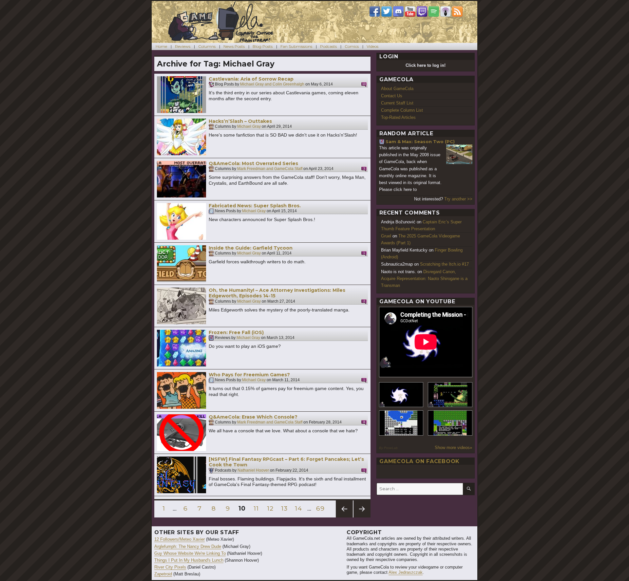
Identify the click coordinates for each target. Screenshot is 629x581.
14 (299, 508)
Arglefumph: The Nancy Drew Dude (187, 546)
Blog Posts (263, 46)
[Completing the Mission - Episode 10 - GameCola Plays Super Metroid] (401, 394)
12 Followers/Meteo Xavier (179, 539)
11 (257, 508)
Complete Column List (402, 110)
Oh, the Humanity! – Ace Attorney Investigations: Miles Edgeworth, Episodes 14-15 (277, 293)
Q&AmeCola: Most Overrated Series (253, 163)
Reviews (182, 46)
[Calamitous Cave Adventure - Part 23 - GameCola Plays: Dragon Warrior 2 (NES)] (401, 423)
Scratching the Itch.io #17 (444, 264)
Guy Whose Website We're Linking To (190, 553)
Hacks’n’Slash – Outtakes (240, 121)
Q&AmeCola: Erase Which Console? (253, 417)
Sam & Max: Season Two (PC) (420, 141)
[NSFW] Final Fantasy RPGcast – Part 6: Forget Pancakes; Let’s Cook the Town (286, 462)
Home (161, 46)
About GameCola (397, 88)
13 (285, 508)
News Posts (234, 46)
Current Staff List (397, 103)
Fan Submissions (296, 46)
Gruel (386, 236)
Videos (372, 46)
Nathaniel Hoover (253, 470)
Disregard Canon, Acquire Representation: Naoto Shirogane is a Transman (424, 278)
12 (271, 508)
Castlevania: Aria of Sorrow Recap (251, 79)
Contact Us (391, 95)
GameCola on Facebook (419, 461)
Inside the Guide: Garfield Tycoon (251, 248)
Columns (207, 46)
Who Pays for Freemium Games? (249, 375)
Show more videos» (453, 447)
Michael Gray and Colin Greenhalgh (272, 84)
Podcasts (328, 46)
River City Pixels (170, 567)
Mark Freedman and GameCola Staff (269, 169)
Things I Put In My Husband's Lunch (188, 560)
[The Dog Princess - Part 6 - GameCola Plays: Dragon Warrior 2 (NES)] (450, 423)
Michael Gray (249, 126)
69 (321, 508)
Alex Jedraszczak (406, 572)
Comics (352, 46)
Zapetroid (163, 574)
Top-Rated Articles (398, 117)
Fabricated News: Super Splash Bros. (255, 206)
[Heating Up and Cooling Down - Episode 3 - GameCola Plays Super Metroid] (450, 394)
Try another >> (458, 199)
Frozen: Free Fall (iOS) (236, 332)
